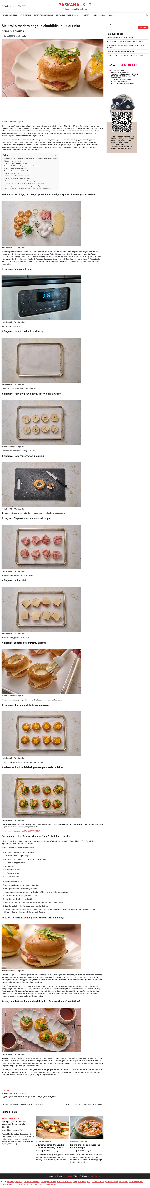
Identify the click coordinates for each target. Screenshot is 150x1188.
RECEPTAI (85, 15)
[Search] (146, 15)
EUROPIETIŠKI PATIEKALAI (43, 15)
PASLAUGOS (112, 15)
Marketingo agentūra (14, 1182)
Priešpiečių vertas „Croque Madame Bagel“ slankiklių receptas (24, 183)
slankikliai (47, 1097)
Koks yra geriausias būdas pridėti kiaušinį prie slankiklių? (23, 186)
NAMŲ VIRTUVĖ (25, 15)
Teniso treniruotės (135, 1182)
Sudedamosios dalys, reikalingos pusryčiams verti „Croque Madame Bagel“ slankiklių (30, 158)
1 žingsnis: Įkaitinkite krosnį (12, 161)
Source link (5, 1090)
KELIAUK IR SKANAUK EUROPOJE (67, 15)
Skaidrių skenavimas (48, 1182)
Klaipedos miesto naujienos (67, 1182)
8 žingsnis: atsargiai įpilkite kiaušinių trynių (17, 178)
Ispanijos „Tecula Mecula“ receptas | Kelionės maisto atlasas (14, 1124)
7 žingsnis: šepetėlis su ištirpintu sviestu (16, 176)
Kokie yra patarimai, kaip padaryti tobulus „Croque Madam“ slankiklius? (27, 188)
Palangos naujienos (51, 1184)
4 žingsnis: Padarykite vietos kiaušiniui (16, 168)
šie (42, 1097)
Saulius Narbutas (98, 1182)
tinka (54, 1097)
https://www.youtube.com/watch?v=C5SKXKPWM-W (21, 831)
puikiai (38, 1097)
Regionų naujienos (35, 1184)
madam (21, 1097)
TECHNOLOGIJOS (99, 15)
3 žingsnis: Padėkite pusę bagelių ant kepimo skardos (21, 166)
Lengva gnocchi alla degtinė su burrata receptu (85, 1146)
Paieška (109, 24)
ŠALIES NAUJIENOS (10, 15)
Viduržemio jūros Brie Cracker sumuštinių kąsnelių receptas (50, 1146)
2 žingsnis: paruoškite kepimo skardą (15, 163)
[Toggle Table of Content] (55, 155)
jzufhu (24, 36)
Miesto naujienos (84, 1182)
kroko (16, 1097)
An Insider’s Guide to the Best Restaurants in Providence (126, 55)
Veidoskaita (123, 1182)
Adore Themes (95, 1176)
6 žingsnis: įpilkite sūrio (11, 173)
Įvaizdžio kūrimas (111, 1182)
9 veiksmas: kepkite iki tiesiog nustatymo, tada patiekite (22, 181)
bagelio (10, 1097)
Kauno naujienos (22, 1184)
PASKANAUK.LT (75, 5)
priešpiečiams (30, 1097)
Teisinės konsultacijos (31, 1182)
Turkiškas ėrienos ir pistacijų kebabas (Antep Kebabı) (125, 41)
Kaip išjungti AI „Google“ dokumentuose (120, 51)
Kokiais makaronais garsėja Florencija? (120, 37)
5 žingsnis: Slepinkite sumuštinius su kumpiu (18, 171)
